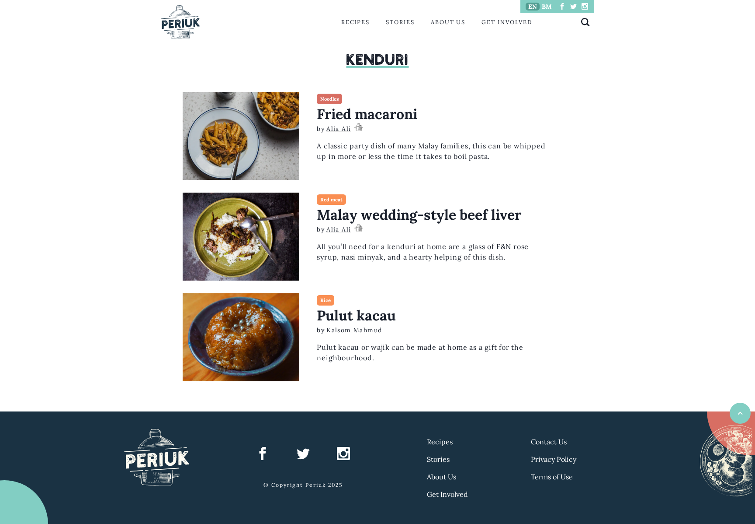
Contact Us (549, 441)
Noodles (329, 99)
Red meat (331, 200)
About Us (448, 22)
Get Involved (506, 22)
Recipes (355, 22)
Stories (400, 22)
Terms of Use (552, 476)
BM (547, 7)
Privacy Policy (553, 459)
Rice (325, 300)
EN (532, 7)
